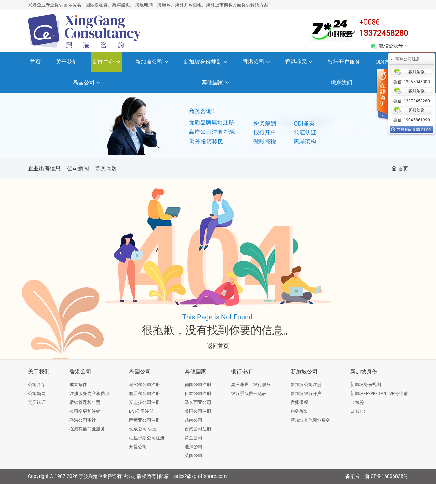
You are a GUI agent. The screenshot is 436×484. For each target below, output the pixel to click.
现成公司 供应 (143, 428)
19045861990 (416, 120)
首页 (35, 62)
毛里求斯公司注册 (147, 437)
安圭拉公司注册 (144, 402)
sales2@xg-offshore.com (200, 476)
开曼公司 (138, 446)
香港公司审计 (82, 420)
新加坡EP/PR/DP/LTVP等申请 (379, 393)
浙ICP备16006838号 (386, 476)
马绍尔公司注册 (144, 384)
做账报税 (299, 402)
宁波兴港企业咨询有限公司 (107, 476)
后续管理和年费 (84, 402)
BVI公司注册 (141, 411)
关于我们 (67, 62)
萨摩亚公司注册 (144, 420)
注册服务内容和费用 (89, 393)
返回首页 (218, 346)
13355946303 (416, 81)
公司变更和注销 (84, 411)
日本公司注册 (198, 393)
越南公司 (193, 420)
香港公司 (253, 62)
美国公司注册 (198, 411)
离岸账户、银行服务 (251, 384)
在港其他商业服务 (87, 428)
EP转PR (357, 411)
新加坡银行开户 (306, 393)
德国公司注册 (198, 384)
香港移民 (296, 62)
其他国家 (212, 82)
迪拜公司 (193, 446)
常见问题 (106, 168)
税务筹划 (299, 411)
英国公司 (193, 455)
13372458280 (383, 33)
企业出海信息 (44, 168)
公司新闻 (78, 168)
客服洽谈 (416, 72)
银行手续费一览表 (248, 393)
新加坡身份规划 (203, 62)
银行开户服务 (344, 62)
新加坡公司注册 (306, 384)
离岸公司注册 (407, 59)
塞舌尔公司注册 (144, 393)
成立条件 (78, 384)
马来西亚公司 (198, 402)
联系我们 (341, 82)
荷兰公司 (193, 437)
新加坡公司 (148, 62)
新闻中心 (103, 62)
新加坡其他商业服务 (310, 420)
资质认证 (37, 402)
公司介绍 (37, 384)
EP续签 (357, 402)
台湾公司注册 (198, 428)
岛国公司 (84, 82)
